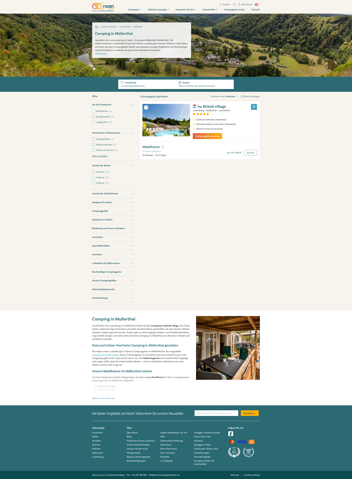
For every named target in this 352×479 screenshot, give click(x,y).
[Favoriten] (234, 4)
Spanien (96, 444)
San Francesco (167, 452)
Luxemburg (98, 456)
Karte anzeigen (252, 96)
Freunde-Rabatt (202, 456)
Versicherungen (202, 452)
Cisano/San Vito (202, 436)
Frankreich (97, 432)
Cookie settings (252, 475)
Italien (95, 436)
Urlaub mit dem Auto (137, 448)
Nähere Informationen (103, 398)
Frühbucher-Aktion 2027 (206, 448)
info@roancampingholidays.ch (164, 475)
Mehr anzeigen (99, 156)
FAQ (162, 436)
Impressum (165, 444)
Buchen (250, 152)
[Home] (96, 26)
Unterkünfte (209, 9)
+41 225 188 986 (139, 475)
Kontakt (256, 9)
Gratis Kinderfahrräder (138, 444)
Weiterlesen (101, 53)
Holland (96, 448)
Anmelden (248, 413)
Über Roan (132, 432)
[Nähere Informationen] (162, 146)
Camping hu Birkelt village (105, 354)
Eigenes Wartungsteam (139, 456)
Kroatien (96, 440)
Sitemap (235, 475)
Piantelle (164, 456)
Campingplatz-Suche (234, 9)
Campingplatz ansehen (207, 136)
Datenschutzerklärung (171, 440)
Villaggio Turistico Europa (207, 432)
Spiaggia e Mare (202, 444)
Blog (129, 436)
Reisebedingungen (136, 460)
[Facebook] (230, 434)
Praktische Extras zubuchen (141, 440)
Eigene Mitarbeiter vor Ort (173, 432)
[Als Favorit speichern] (146, 107)
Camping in (133, 9)
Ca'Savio (198, 440)
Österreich (97, 452)
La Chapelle (166, 460)
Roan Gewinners (168, 448)
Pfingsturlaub (133, 452)
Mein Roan (246, 4)
